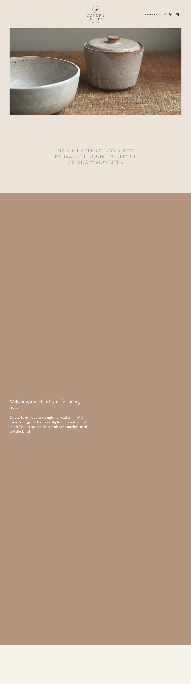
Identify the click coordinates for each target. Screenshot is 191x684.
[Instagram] (164, 14)
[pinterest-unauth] (170, 14)
